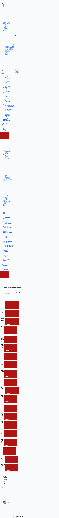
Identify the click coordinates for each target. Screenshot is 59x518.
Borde (4, 482)
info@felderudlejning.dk (6, 479)
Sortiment (5, 488)
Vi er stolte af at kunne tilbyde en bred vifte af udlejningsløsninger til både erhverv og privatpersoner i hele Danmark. (6, 500)
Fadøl (4, 485)
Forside (5, 487)
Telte (4, 481)
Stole (4, 483)
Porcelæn (5, 484)
